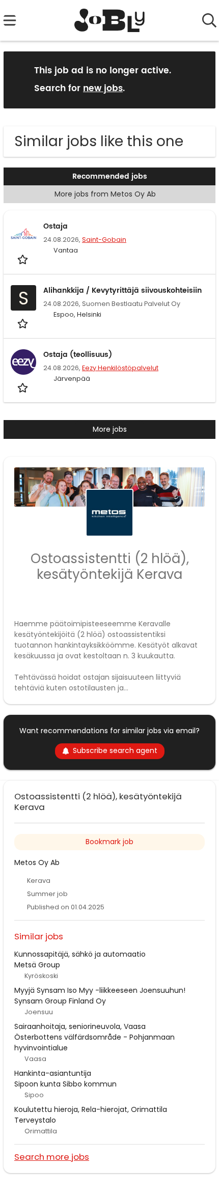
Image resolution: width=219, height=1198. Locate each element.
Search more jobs (51, 1156)
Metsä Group (37, 965)
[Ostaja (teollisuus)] (23, 362)
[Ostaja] (23, 233)
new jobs (103, 88)
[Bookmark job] (23, 259)
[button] (199, 79)
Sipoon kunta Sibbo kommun (65, 1084)
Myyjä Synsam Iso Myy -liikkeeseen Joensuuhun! (99, 990)
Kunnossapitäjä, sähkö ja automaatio (80, 954)
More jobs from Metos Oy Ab (105, 194)
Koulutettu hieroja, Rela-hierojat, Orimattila (90, 1109)
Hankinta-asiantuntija (52, 1073)
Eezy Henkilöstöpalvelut (120, 368)
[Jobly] (109, 20)
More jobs (110, 429)
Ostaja (55, 226)
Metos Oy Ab (37, 862)
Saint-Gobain (104, 239)
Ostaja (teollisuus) (77, 354)
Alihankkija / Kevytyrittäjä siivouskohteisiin (122, 290)
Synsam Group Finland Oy (60, 1001)
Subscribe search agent (115, 750)
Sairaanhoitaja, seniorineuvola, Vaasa (80, 1026)
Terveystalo (35, 1120)
